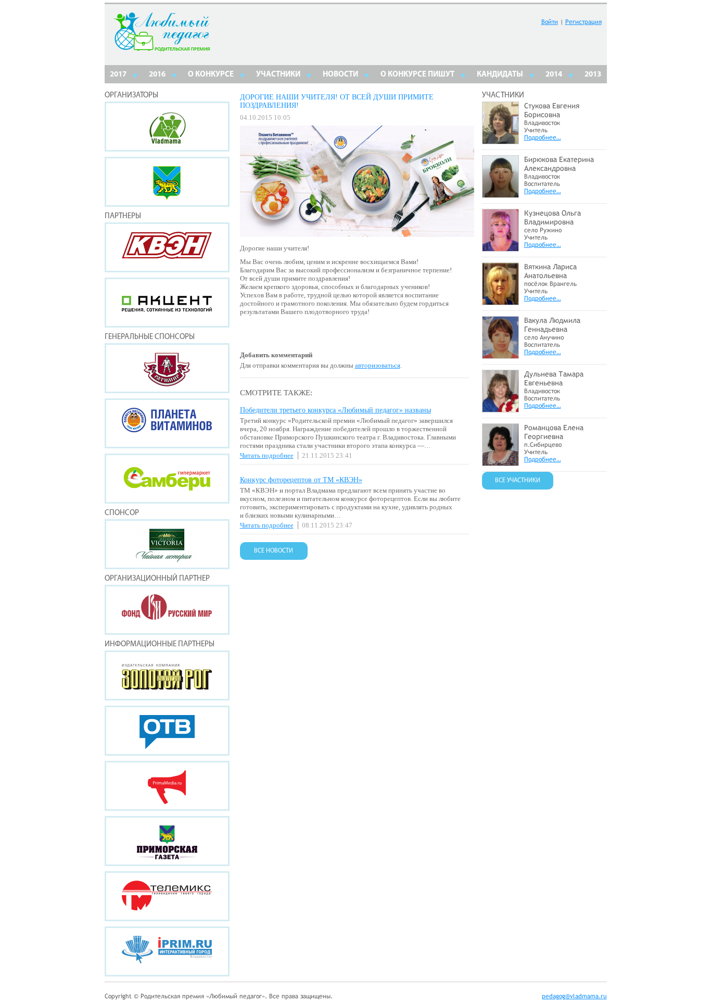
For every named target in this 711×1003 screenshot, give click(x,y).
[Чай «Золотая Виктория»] (167, 544)
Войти (549, 22)
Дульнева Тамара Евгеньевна (553, 378)
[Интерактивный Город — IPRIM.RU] (167, 951)
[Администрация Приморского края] (167, 182)
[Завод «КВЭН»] (167, 247)
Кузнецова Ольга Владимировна (552, 217)
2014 (553, 75)
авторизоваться (377, 365)
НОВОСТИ (340, 75)
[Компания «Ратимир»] (167, 368)
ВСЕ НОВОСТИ (273, 551)
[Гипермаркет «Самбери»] (167, 479)
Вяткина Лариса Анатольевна (550, 271)
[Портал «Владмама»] (167, 127)
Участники (278, 75)
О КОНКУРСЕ (211, 75)
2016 (157, 75)
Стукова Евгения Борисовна (551, 110)
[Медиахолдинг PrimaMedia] (167, 786)
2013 (593, 75)
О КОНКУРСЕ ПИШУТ (417, 75)
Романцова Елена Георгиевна (553, 432)
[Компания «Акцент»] (167, 303)
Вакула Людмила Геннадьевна (552, 324)
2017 (118, 75)
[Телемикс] (167, 896)
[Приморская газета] (167, 841)
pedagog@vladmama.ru (574, 996)
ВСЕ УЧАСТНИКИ (517, 481)
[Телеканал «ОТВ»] (167, 731)
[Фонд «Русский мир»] (167, 610)
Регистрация (583, 22)
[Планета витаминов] (167, 423)
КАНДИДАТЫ (500, 75)
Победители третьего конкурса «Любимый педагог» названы (335, 410)
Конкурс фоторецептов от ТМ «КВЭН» (301, 480)
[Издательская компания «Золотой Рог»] (167, 675)
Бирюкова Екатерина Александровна (559, 163)
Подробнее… (542, 137)
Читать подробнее (267, 455)
